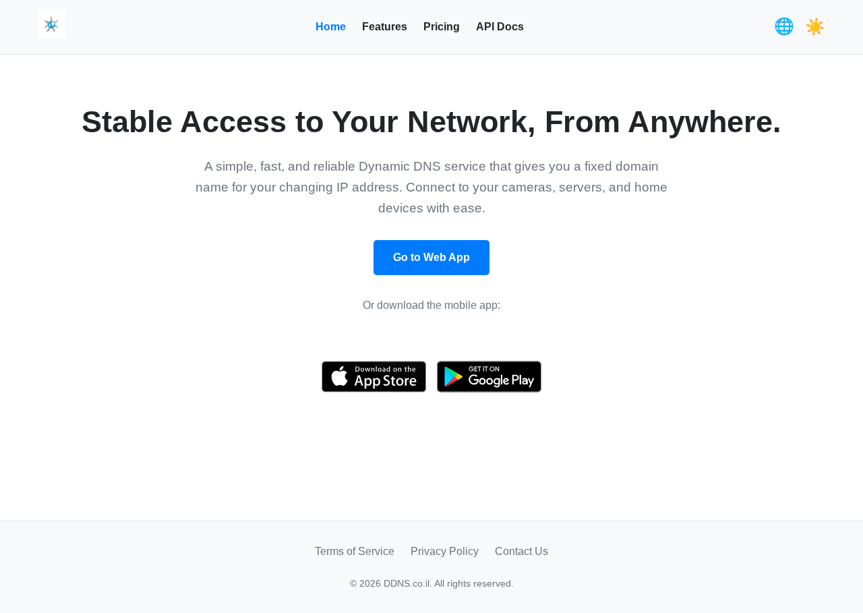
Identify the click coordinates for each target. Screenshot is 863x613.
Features (384, 26)
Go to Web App (431, 257)
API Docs (500, 26)
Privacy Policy (445, 551)
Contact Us (521, 551)
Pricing (441, 26)
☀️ (815, 27)
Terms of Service (354, 551)
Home (331, 26)
